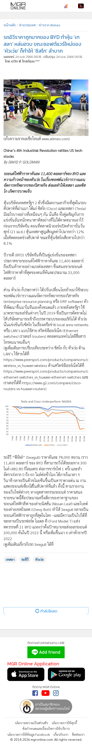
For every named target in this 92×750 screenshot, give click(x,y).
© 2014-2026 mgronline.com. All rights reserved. (46, 739)
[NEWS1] (81, 6)
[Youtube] (46, 693)
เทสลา (10, 559)
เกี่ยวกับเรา (61, 734)
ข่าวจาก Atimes (49, 25)
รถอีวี (25, 559)
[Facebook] (35, 693)
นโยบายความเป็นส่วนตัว (31, 723)
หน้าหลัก (10, 25)
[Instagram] (56, 693)
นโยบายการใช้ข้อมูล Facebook (28, 734)
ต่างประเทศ (27, 25)
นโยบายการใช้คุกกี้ (64, 723)
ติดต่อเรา (78, 734)
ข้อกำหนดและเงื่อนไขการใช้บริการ (46, 728)
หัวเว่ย (39, 559)
